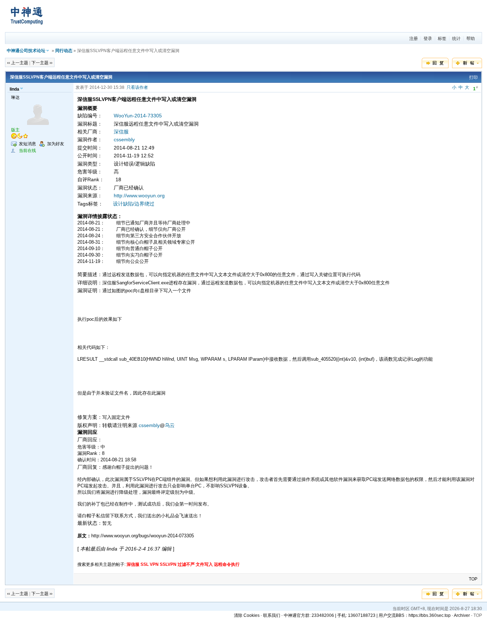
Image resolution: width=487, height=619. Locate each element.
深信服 (121, 132)
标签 (442, 38)
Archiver (462, 615)
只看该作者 (137, 87)
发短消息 (27, 143)
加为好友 (55, 143)
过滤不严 (186, 564)
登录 (428, 38)
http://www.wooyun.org (139, 195)
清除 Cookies (247, 615)
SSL (144, 564)
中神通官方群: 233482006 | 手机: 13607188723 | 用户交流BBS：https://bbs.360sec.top (367, 615)
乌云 (170, 425)
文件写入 (204, 564)
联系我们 (271, 615)
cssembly (124, 139)
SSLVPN (168, 564)
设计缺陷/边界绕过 (133, 204)
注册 (413, 38)
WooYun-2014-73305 (138, 115)
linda (14, 89)
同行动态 (63, 50)
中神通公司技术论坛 (26, 50)
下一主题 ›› (41, 62)
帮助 (470, 38)
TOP (473, 579)
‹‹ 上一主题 (17, 62)
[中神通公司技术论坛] (26, 28)
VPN (154, 564)
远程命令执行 (227, 564)
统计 (456, 38)
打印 (473, 77)
